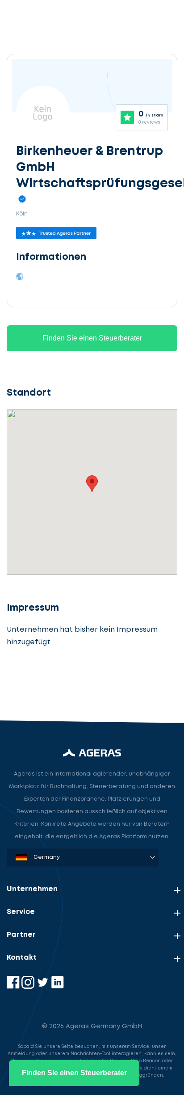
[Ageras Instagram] (28, 986)
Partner (21, 934)
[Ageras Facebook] (14, 986)
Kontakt (22, 957)
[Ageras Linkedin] (57, 986)
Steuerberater (40, 640)
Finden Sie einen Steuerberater (92, 338)
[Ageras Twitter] (43, 986)
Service (21, 912)
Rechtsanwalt (38, 682)
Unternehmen (32, 889)
